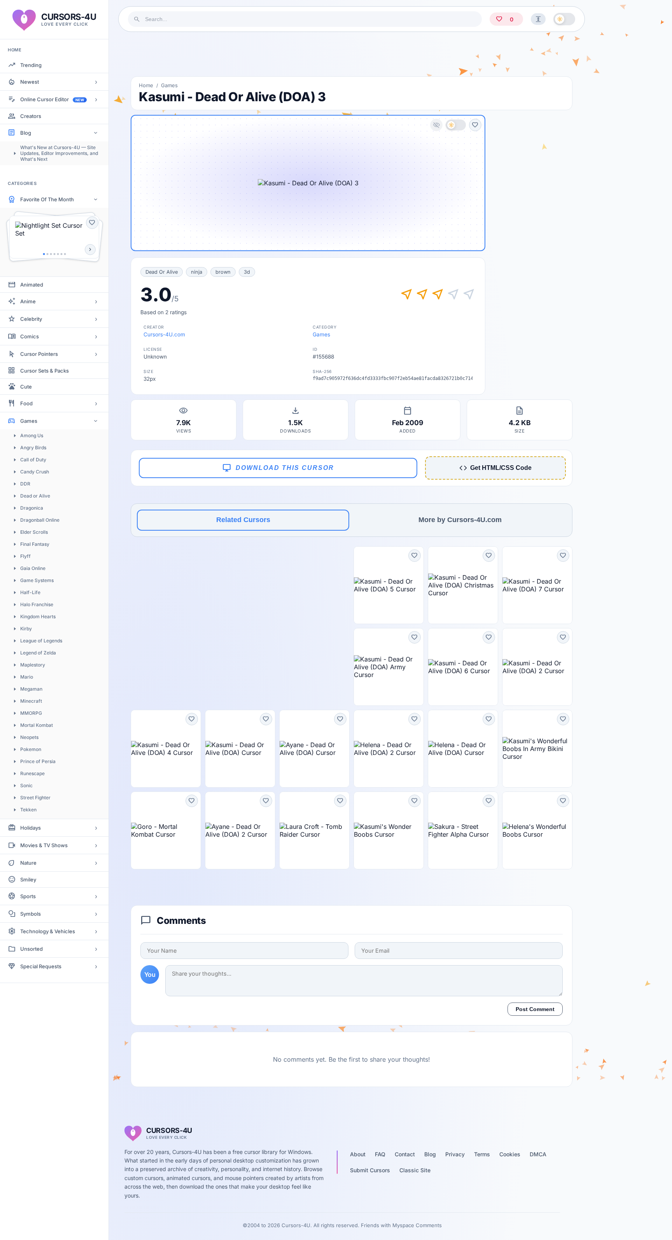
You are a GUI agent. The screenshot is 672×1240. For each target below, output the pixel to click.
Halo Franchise (36, 604)
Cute (26, 386)
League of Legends (41, 641)
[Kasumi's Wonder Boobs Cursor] (389, 830)
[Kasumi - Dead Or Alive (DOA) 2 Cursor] (537, 667)
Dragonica (31, 508)
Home (146, 85)
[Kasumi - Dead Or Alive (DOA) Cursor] (240, 749)
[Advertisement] (351, 54)
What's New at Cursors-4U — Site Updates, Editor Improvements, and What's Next (59, 153)
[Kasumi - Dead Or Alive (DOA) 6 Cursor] (463, 667)
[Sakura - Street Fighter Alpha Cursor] (463, 830)
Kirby (26, 628)
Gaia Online (33, 568)
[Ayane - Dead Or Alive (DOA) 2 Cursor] (240, 830)
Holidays (30, 828)
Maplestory (32, 665)
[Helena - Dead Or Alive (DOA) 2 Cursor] (389, 749)
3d (247, 272)
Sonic (26, 785)
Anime (28, 301)
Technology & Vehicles (47, 931)
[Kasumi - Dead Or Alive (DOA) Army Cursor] (389, 667)
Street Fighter (35, 797)
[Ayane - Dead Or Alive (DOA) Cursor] (314, 749)
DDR (25, 484)
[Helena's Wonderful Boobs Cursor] (537, 830)
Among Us (31, 435)
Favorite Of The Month (47, 199)
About (358, 1154)
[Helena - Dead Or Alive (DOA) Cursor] (463, 749)
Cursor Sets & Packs (44, 371)
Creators (30, 116)
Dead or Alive (35, 496)
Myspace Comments (417, 1225)
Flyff (25, 556)
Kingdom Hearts (38, 616)
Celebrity (31, 319)
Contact (405, 1154)
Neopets (29, 737)
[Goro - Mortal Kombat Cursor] (166, 830)
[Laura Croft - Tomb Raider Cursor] (314, 830)
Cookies (509, 1154)
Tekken (28, 810)
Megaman (31, 689)
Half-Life (30, 592)
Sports (28, 896)
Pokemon (30, 749)
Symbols (30, 914)
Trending (31, 65)
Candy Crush (34, 472)
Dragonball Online (40, 520)
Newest (29, 82)
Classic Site (414, 1170)
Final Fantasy (34, 544)
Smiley (28, 879)
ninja (196, 272)
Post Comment (535, 1009)
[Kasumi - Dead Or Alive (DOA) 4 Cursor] (166, 749)
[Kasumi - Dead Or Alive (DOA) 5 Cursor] (389, 585)
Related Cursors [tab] (243, 520)
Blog (25, 133)
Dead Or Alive (161, 272)
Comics (29, 336)
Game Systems (37, 580)
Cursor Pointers (39, 354)
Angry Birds (33, 447)
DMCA (538, 1154)
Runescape (32, 773)
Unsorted (31, 949)
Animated (31, 284)
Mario (26, 677)
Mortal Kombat (36, 725)
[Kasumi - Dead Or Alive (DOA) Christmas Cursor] (463, 585)
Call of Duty (33, 460)
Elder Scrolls (34, 532)
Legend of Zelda (38, 653)
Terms (482, 1154)
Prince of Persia (38, 761)
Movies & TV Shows (44, 845)
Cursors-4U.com (164, 334)
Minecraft (31, 701)
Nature (28, 863)
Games (28, 421)
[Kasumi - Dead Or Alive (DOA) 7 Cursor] (537, 585)
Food (26, 403)
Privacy (455, 1154)
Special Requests (40, 966)
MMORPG (31, 713)
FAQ (380, 1154)
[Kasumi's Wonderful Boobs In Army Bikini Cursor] (537, 749)
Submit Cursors (370, 1170)
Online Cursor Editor (52, 99)
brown (223, 272)
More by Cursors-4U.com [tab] (460, 520)
